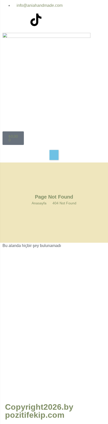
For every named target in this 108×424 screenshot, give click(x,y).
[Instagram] (9, 20)
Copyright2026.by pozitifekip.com (39, 410)
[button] (54, 155)
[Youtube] (22, 20)
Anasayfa (39, 203)
